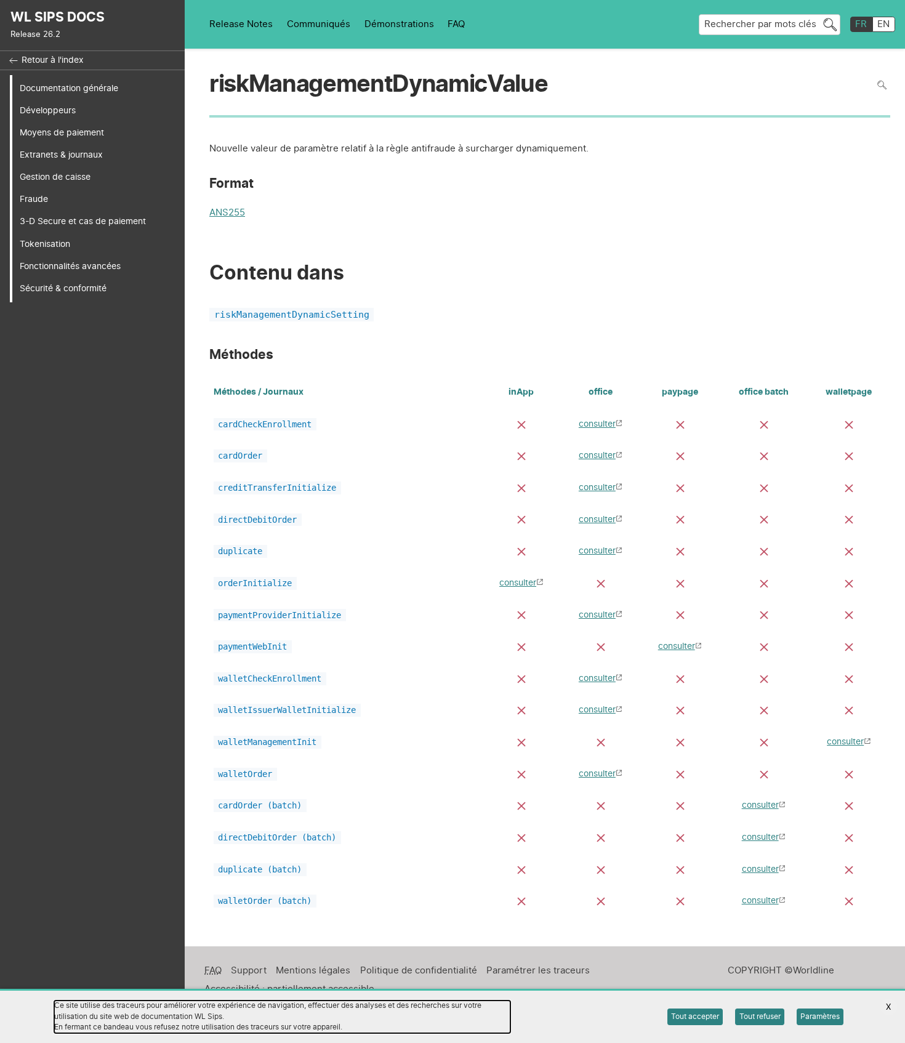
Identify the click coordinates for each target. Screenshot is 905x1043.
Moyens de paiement (62, 132)
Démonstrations (399, 24)
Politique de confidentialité (418, 970)
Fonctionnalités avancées (70, 266)
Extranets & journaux (61, 154)
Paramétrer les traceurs (538, 970)
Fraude (34, 199)
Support (249, 970)
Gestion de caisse (55, 177)
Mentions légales (313, 970)
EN (883, 24)
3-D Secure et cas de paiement (83, 221)
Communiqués (318, 24)
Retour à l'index (53, 60)
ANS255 (227, 214)
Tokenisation (45, 244)
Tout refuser (760, 1016)
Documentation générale (69, 88)
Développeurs (48, 110)
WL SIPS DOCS (57, 17)
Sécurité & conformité (63, 288)
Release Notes (241, 24)
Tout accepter (695, 1016)
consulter (597, 424)
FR (861, 24)
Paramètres (820, 1016)
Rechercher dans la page (882, 84)
